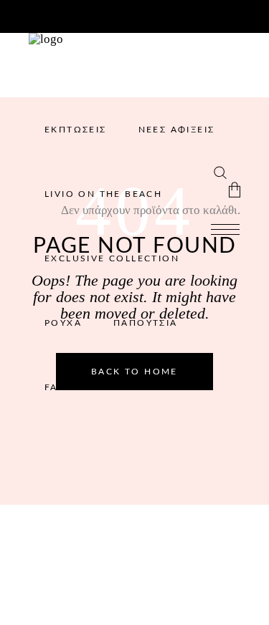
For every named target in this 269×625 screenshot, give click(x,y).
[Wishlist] (200, 170)
